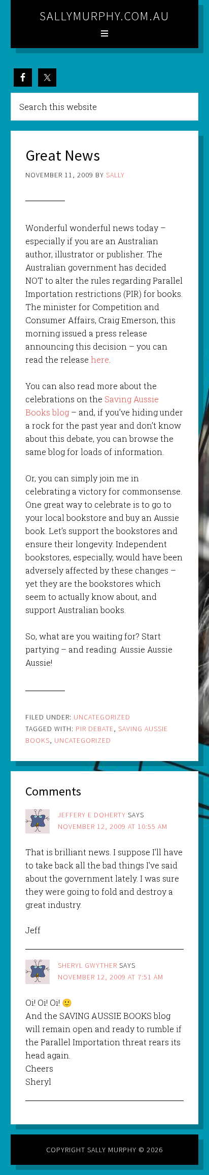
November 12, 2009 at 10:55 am (112, 826)
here (100, 359)
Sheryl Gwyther (87, 965)
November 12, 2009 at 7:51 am (110, 976)
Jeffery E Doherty (92, 814)
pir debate (95, 728)
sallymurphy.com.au (104, 16)
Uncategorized (102, 717)
